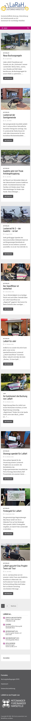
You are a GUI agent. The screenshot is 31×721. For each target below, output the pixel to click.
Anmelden (6, 658)
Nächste (13, 606)
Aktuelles (6, 53)
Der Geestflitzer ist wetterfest (11, 287)
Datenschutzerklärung (8, 688)
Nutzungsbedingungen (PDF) (10, 679)
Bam (11, 718)
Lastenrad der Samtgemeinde (9, 116)
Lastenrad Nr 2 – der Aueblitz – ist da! (12, 229)
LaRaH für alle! (9, 341)
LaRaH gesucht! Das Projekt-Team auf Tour (15, 567)
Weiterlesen (8, 78)
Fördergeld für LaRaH (12, 511)
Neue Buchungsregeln (12, 55)
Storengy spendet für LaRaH (15, 453)
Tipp (4, 393)
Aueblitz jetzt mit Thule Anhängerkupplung (13, 172)
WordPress (4, 718)
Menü (5, 28)
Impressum (4, 684)
